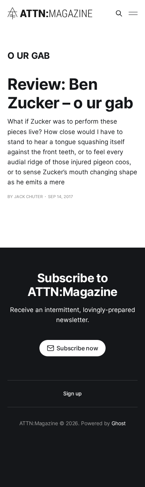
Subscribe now (77, 348)
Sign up (72, 393)
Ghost (119, 423)
